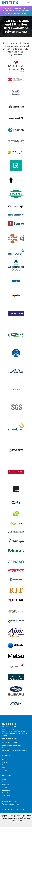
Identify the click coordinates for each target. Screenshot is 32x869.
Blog (3, 767)
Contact (4, 770)
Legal (3, 782)
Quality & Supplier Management (11, 745)
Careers (4, 765)
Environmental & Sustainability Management (15, 750)
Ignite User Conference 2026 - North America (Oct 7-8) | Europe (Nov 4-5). (16, 10)
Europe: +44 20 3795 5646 (11, 804)
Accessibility (5, 784)
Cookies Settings (7, 793)
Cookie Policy (6, 795)
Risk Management (7, 748)
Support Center (6, 790)
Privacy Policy (6, 779)
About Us (5, 759)
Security (4, 787)
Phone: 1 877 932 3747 (10, 801)
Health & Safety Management (10, 742)
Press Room (5, 762)
